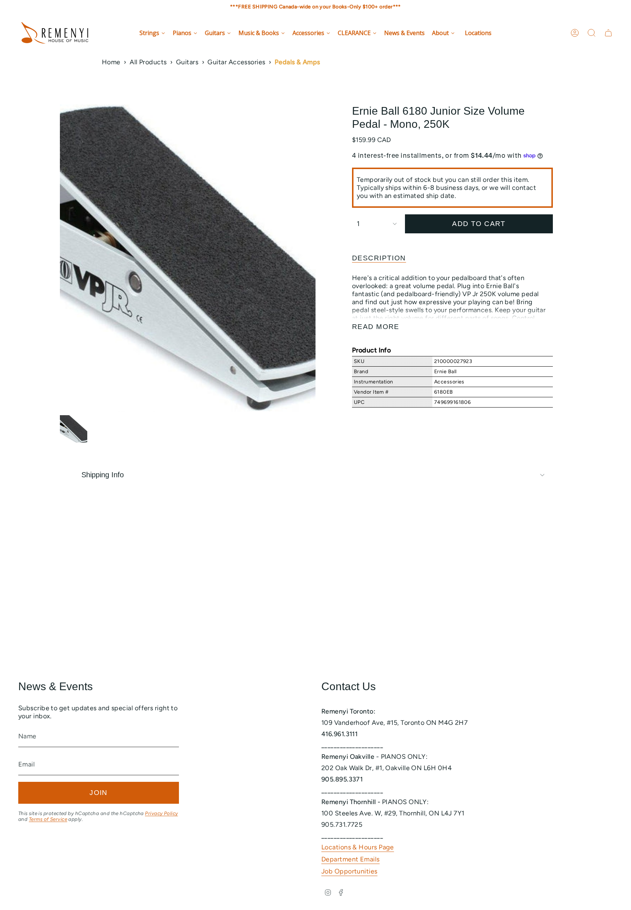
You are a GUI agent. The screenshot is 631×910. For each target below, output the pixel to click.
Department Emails (350, 859)
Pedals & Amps (297, 62)
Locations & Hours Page (357, 847)
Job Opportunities (349, 871)
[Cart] (608, 33)
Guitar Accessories (236, 62)
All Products (148, 62)
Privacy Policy (161, 813)
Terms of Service (48, 819)
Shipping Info (102, 475)
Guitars (187, 62)
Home (111, 62)
